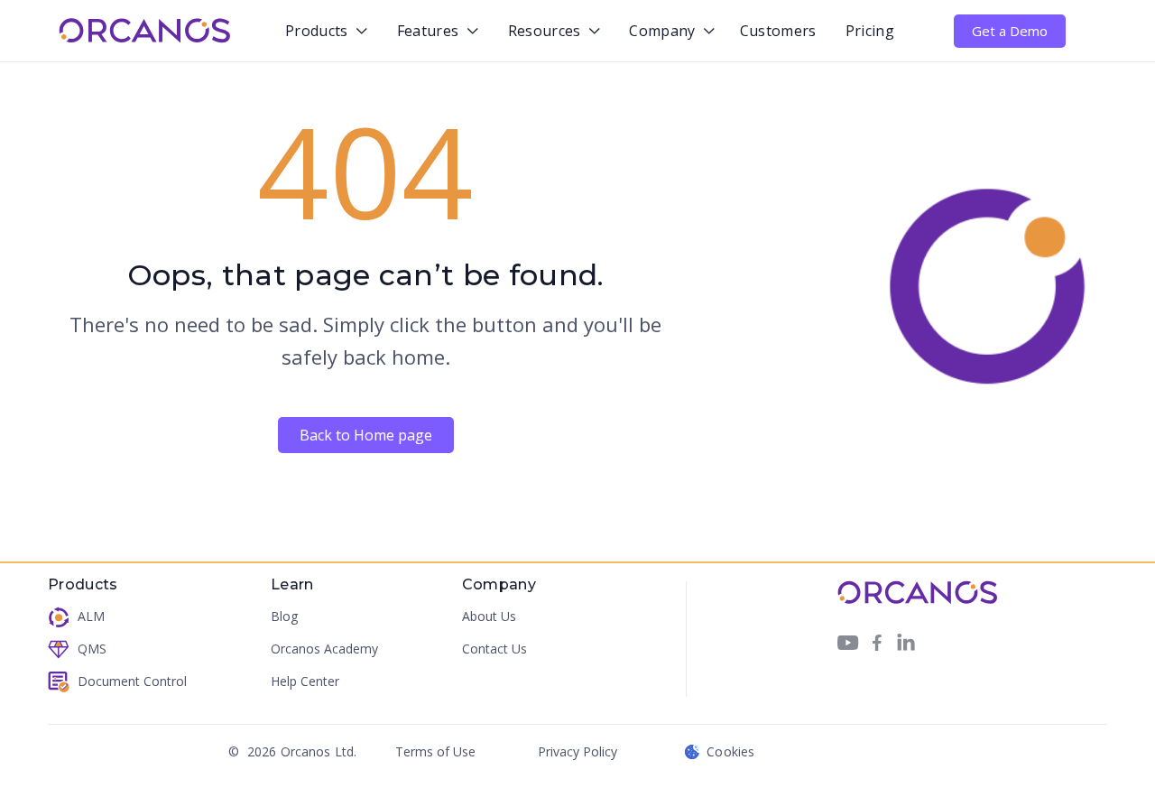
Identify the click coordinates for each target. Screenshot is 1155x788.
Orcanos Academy (324, 648)
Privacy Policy (577, 751)
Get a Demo (1010, 31)
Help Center (305, 681)
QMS (92, 648)
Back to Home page (366, 435)
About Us (489, 616)
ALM (91, 616)
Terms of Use (435, 751)
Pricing (869, 31)
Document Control (132, 681)
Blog (284, 616)
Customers (778, 31)
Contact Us (494, 648)
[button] (322, 32)
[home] (145, 30)
